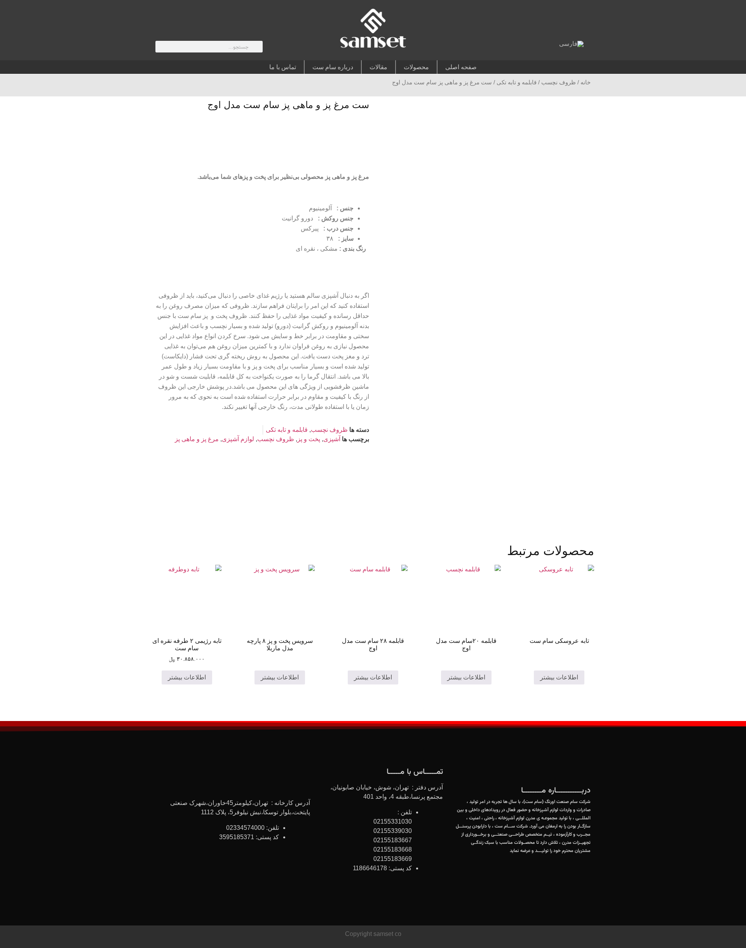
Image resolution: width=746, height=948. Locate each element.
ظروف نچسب (558, 82)
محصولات (416, 67)
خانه (585, 82)
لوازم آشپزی (238, 439)
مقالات (378, 67)
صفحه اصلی (461, 67)
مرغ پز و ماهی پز (197, 439)
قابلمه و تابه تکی (517, 82)
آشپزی (331, 439)
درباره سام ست (332, 67)
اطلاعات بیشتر (559, 677)
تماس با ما (282, 67)
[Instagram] (521, 45)
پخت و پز (308, 439)
